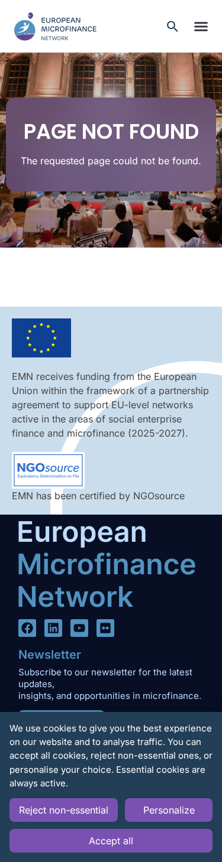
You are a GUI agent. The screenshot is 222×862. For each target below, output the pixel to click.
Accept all (111, 841)
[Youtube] (79, 628)
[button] (200, 26)
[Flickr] (105, 628)
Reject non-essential (63, 810)
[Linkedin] (53, 628)
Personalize (169, 810)
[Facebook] (27, 628)
